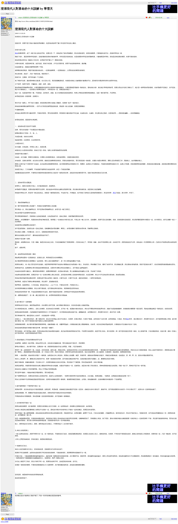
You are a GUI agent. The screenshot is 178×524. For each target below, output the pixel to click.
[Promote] (146, 17)
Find (161, 2)
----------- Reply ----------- (7, 13)
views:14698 (4, 521)
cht (6, 2)
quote (168, 17)
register (175, 2)
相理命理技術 (14, 2)
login (172, 2)
